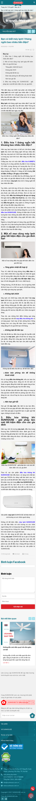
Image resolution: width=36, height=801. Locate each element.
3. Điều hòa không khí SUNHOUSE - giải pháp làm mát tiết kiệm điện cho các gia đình (18, 83)
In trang (26, 554)
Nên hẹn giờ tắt (11, 79)
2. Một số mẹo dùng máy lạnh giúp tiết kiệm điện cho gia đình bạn (18, 63)
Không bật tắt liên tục (12, 73)
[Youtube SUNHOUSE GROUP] (5, 800)
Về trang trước (6, 554)
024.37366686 (18, 777)
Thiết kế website (6, 794)
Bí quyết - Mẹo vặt (14, 7)
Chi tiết (5, 663)
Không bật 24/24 (11, 70)
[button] (29, 31)
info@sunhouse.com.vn (11, 782)
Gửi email (17, 554)
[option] (13, 31)
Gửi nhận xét (18, 606)
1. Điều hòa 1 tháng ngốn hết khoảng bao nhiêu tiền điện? (18, 57)
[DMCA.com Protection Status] (6, 762)
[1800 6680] (32, 788)
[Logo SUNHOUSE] (18, 5)
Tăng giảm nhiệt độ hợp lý (14, 67)
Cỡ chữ (27, 49)
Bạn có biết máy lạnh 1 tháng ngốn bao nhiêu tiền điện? (17, 10)
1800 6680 (17, 779)
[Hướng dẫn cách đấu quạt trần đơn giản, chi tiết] (18, 633)
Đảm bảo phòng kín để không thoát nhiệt (19, 76)
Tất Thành (17, 794)
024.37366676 (8, 777)
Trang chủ (4, 7)
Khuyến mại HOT (9, 31)
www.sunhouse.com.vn (11, 785)
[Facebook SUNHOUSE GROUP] (2, 800)
